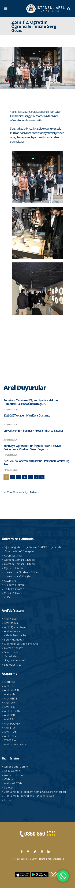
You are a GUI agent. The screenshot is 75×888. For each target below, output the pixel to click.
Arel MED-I (10, 698)
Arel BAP (9, 686)
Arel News (10, 619)
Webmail (9, 779)
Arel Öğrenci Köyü (15, 627)
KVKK (7, 597)
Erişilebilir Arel (12, 664)
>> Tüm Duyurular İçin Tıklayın (21, 492)
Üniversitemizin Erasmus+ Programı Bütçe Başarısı (33, 431)
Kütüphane (10, 580)
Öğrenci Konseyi (13, 648)
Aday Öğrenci (12, 771)
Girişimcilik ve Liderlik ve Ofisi (21, 644)
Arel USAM (10, 732)
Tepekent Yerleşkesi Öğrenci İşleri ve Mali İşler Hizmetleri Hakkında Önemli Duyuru (31, 402)
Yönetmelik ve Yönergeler (19, 551)
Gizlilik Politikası (13, 593)
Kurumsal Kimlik (13, 555)
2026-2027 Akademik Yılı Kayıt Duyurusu (26, 415)
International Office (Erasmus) (21, 576)
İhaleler (8, 787)
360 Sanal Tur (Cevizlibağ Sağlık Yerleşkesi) (29, 796)
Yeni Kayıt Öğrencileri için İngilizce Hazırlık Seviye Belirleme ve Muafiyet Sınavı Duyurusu (32, 447)
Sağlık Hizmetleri (14, 639)
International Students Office (21, 572)
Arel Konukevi (12, 631)
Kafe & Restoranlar (15, 635)
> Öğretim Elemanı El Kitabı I (18, 560)
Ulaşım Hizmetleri (14, 660)
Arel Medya (11, 623)
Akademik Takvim (14, 585)
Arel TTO (9, 728)
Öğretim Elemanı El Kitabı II (19, 564)
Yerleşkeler (10, 656)
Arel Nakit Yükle (13, 783)
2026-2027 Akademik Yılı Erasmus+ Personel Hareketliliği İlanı (36, 462)
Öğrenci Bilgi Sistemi (16, 767)
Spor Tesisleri (12, 652)
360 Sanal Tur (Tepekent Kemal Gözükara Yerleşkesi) (35, 792)
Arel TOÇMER (12, 723)
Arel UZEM (10, 736)
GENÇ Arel (10, 740)
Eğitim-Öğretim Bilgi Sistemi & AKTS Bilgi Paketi (32, 547)
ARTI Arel (10, 682)
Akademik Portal (13, 775)
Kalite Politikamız (14, 589)
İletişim (8, 800)
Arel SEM (9, 719)
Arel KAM (9, 694)
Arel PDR (9, 715)
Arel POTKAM (12, 711)
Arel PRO (9, 707)
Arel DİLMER (11, 690)
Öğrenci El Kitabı (13, 568)
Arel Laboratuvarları (15, 744)
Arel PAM (9, 703)
